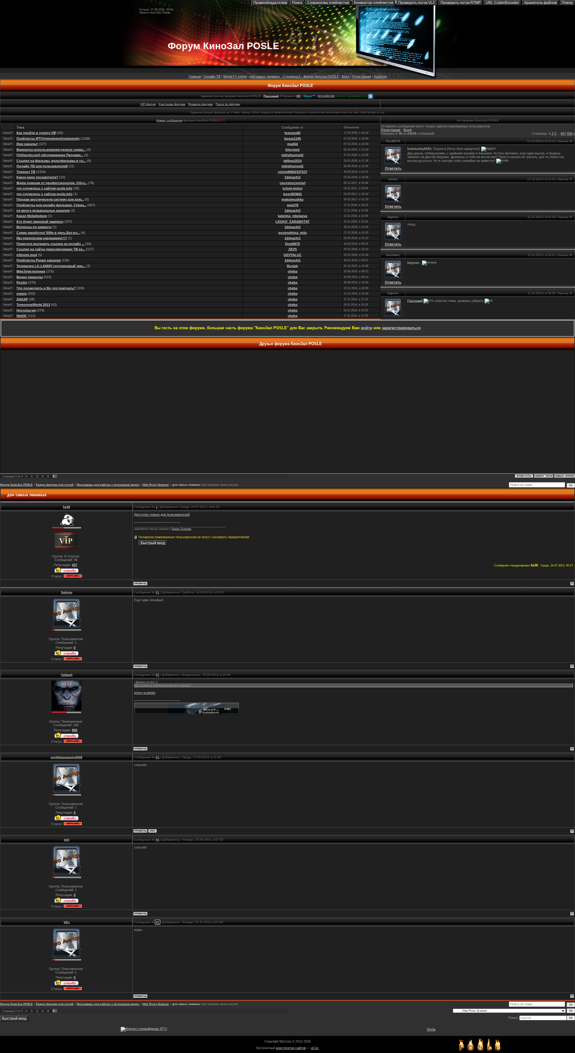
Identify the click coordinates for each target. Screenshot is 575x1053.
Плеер (567, 3)
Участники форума (171, 104)
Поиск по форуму (228, 104)
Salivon (66, 592)
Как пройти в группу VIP (36, 133)
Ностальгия (26, 310)
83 (157, 757)
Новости (380, 76)
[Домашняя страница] (152, 831)
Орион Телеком (181, 528)
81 (157, 592)
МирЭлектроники (30, 271)
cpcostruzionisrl (292, 183)
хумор (21, 293)
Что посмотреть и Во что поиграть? (46, 288)
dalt (66, 839)
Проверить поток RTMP (461, 3)
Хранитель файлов (540, 3)
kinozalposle (326, 95)
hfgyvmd (292, 149)
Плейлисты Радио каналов (38, 260)
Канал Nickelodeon (31, 216)
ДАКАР (22, 299)
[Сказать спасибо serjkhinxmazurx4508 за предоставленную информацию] (66, 820)
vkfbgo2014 (292, 161)
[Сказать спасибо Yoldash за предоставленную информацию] (66, 737)
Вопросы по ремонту (34, 227)
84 (157, 839)
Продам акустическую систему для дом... (50, 199)
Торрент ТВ (25, 172)
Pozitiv (21, 282)
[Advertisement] (287, 412)
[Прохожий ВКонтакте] (370, 95)
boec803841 (292, 194)
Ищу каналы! (27, 144)
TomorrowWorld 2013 (33, 304)
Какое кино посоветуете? (37, 177)
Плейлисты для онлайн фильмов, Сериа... (51, 205)
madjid (292, 144)
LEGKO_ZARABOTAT (293, 221)
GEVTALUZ (292, 255)
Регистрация (361, 76)
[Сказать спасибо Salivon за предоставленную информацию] (66, 655)
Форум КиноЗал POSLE (290, 85)
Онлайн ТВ (212, 76)
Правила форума (200, 104)
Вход (345, 76)
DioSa (431, 1029)
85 (157, 922)
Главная (195, 76)
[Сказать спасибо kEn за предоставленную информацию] (66, 985)
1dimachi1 (293, 177)
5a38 (66, 507)
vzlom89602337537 (292, 172)
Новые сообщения (169, 120)
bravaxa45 (292, 133)
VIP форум (148, 104)
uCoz (315, 1048)
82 (157, 674)
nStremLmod (26, 255)
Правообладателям (270, 3)
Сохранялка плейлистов (328, 3)
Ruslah (292, 266)
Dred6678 (292, 244)
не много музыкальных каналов (43, 210)
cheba (292, 271)
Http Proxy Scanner (156, 484)
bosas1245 (292, 138)
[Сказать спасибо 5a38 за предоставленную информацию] (66, 572)
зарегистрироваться (401, 328)
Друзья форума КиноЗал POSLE (290, 344)
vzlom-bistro (292, 188)
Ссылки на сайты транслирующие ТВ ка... (50, 249)
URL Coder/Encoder (502, 3)
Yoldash (66, 674)
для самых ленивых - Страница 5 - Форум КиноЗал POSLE (294, 76)
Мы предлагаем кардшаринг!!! (41, 238)
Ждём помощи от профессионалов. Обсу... (51, 183)
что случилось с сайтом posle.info (44, 188)
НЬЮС (21, 316)
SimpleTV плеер (235, 76)
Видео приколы (29, 277)
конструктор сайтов (291, 1048)
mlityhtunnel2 (292, 155)
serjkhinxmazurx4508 (66, 757)
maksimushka (292, 199)
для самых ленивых (186, 484)
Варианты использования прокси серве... (51, 149)
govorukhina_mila (292, 232)
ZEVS (292, 249)
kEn (66, 922)
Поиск (297, 3)
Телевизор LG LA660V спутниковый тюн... (50, 266)
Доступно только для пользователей (162, 514)
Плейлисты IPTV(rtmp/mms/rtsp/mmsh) (48, 138)
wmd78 (292, 205)
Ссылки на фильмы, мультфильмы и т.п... (51, 161)
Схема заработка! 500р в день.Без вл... (48, 232)
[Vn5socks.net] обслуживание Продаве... (49, 155)
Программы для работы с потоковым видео (108, 484)
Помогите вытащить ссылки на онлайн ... (50, 244)
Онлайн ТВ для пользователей (42, 166)
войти (366, 328)
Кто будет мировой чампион (39, 221)
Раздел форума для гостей (54, 484)
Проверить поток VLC (416, 3)
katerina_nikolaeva (292, 216)
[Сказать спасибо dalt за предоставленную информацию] (66, 902)
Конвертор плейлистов (373, 3)
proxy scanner (144, 692)
